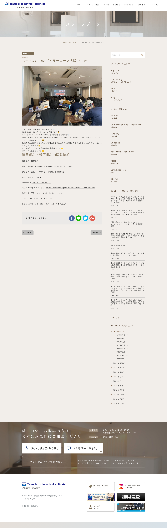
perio (114, 162)
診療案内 (141, 6)
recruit (115, 180)
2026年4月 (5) (122, 348)
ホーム (79, 6)
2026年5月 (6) (122, 345)
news (114, 89)
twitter (85, 218)
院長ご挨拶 (129, 6)
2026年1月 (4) (122, 359)
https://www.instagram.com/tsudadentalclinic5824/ (70, 188)
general (115, 116)
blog (27, 53)
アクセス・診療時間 (112, 6)
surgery (115, 134)
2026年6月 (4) (122, 342)
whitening (121, 80)
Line (78, 218)
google (92, 218)
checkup (116, 144)
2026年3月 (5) (122, 352)
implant (115, 71)
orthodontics (118, 171)
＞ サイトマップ (28, 499)
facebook (72, 218)
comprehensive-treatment (126, 125)
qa (119, 107)
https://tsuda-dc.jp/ (41, 183)
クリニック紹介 (92, 6)
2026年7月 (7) (122, 338)
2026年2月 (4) (122, 355)
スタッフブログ (156, 6)
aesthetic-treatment (122, 153)
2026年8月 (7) (122, 335)
